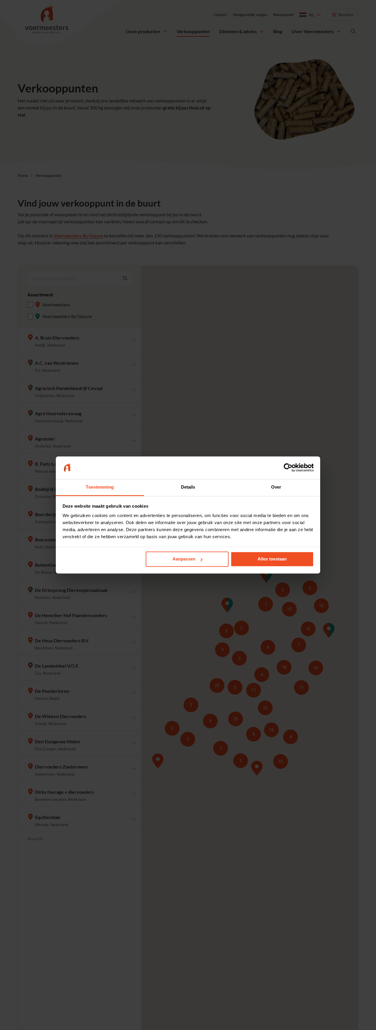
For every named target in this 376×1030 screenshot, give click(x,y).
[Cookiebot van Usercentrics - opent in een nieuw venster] (288, 467)
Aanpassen (183, 559)
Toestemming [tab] (100, 486)
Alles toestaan (272, 559)
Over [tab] (276, 486)
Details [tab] (188, 486)
